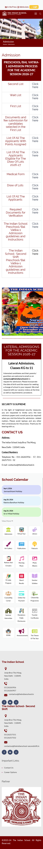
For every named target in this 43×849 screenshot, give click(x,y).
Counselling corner (8, 599)
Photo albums (34, 564)
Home (5, 44)
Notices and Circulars (8, 564)
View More (6, 521)
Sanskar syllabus (35, 581)
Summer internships (8, 616)
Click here (35, 85)
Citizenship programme (35, 599)
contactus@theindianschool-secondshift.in (21, 746)
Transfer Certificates (35, 616)
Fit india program (8, 581)
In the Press (12, 7)
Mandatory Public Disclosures (21, 618)
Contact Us (8, 767)
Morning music (21, 564)
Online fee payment (21, 599)
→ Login (34, 7)
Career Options (10, 772)
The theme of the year (35, 637)
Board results (21, 581)
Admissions (24, 7)
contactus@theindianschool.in (21, 694)
